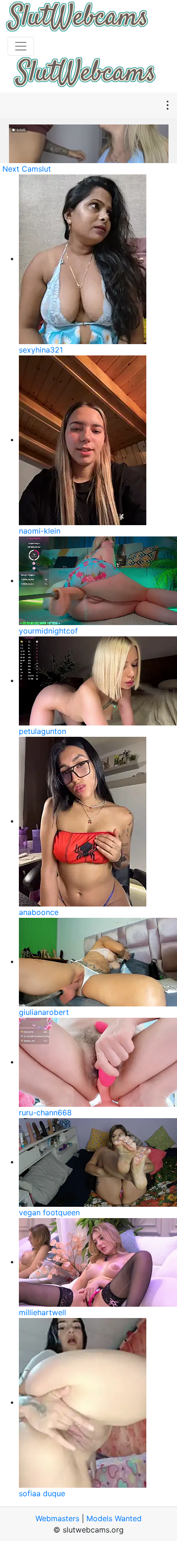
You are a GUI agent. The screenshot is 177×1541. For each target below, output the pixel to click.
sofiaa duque (42, 1493)
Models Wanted (114, 1518)
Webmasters (57, 1518)
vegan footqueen (49, 1212)
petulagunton (42, 731)
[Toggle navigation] (21, 46)
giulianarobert (44, 1012)
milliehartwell (42, 1312)
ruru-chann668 (45, 1112)
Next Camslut (26, 168)
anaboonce (39, 912)
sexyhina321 (41, 349)
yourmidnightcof (48, 630)
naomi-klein (39, 531)
